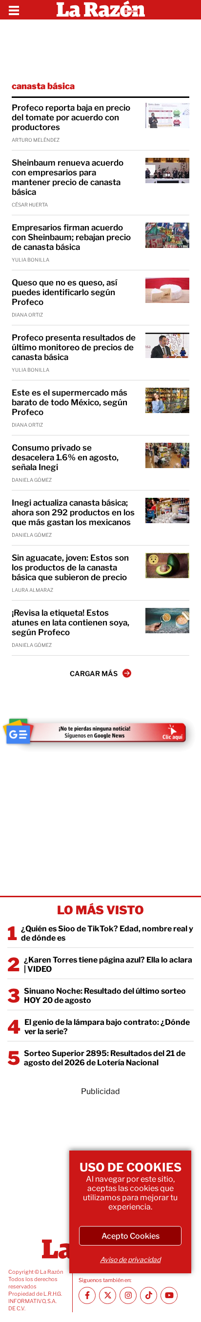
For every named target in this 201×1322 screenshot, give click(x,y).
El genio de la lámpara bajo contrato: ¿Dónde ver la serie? (107, 1027)
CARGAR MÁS (94, 673)
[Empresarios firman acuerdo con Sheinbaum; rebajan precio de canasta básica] (167, 235)
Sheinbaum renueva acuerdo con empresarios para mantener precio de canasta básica (67, 177)
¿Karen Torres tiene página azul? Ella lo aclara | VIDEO (108, 964)
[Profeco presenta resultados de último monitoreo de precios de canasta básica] (167, 345)
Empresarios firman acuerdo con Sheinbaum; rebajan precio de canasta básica (71, 237)
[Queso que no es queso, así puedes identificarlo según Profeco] (167, 290)
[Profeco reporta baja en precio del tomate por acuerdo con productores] (167, 115)
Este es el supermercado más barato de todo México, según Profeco (69, 402)
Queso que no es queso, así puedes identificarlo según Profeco (64, 292)
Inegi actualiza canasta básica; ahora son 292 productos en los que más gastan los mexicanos (73, 512)
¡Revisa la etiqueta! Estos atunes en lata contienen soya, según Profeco (70, 622)
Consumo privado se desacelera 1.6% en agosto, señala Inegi (65, 457)
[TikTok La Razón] (148, 1295)
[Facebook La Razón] (87, 1295)
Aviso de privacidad (130, 1259)
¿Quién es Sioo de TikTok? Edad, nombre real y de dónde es (107, 933)
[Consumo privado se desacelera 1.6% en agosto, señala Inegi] (167, 455)
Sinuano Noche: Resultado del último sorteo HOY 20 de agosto (105, 995)
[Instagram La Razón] (128, 1295)
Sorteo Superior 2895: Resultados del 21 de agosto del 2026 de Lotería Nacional (104, 1058)
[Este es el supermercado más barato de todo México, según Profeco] (167, 400)
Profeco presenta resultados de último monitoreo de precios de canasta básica (74, 347)
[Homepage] (101, 9)
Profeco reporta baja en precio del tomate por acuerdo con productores (71, 117)
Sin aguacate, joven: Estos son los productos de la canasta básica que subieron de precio (70, 567)
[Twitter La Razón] (107, 1295)
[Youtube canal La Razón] (169, 1295)
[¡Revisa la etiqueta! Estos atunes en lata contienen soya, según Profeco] (167, 620)
